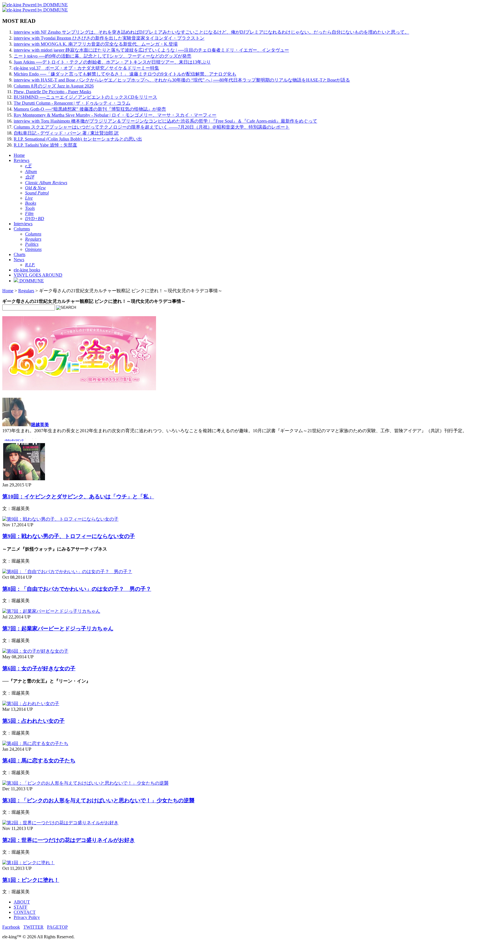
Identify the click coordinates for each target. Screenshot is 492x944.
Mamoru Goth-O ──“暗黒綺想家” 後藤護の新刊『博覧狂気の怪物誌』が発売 (90, 109)
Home (19, 155)
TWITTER (33, 927)
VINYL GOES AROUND (38, 275)
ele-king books (27, 269)
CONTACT (25, 912)
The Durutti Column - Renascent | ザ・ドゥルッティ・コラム (72, 103)
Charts (19, 254)
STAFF (20, 907)
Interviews (23, 223)
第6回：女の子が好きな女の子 (38, 668)
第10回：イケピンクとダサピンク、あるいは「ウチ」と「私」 (78, 497)
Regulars (26, 290)
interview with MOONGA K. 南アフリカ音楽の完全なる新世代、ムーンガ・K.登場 (96, 44)
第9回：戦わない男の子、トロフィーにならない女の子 (68, 536)
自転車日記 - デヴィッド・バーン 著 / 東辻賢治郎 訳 (66, 133)
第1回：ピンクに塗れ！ (30, 880)
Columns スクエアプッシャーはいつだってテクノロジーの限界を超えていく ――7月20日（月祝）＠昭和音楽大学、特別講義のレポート (152, 127)
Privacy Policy (27, 917)
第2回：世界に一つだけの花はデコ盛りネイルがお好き (68, 840)
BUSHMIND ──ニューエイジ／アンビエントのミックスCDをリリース (85, 97)
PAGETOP (57, 927)
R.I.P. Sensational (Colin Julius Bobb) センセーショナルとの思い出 (78, 139)
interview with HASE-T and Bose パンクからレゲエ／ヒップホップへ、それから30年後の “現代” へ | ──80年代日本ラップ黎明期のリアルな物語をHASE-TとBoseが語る (182, 80)
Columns (22, 228)
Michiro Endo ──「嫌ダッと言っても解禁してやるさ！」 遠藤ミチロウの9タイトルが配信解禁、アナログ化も (125, 74)
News (19, 259)
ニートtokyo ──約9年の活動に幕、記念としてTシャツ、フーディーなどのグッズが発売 (102, 56)
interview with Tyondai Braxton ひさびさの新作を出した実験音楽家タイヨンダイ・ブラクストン (109, 38)
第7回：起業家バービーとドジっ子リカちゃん (57, 629)
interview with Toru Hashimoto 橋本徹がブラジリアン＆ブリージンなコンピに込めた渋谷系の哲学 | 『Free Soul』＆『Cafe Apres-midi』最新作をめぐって (165, 121)
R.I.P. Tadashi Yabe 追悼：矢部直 (45, 145)
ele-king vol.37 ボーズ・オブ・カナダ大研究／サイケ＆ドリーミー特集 (86, 68)
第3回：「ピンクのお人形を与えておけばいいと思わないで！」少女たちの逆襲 (98, 800)
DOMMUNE (31, 280)
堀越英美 (40, 424)
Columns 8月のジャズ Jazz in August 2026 (54, 86)
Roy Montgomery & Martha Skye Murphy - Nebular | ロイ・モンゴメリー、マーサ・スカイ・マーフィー (115, 115)
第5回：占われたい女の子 (33, 721)
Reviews (21, 160)
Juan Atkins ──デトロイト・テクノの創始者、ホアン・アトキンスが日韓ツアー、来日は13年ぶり (112, 62)
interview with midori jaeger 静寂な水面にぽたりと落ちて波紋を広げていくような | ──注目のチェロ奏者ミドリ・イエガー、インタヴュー (151, 50)
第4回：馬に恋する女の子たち (38, 761)
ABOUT (22, 902)
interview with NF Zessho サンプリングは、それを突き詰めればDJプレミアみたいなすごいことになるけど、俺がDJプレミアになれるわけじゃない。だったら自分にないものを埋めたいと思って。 (211, 32)
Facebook (11, 927)
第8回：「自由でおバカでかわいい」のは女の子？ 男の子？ (76, 589)
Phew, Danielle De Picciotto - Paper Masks (52, 91)
